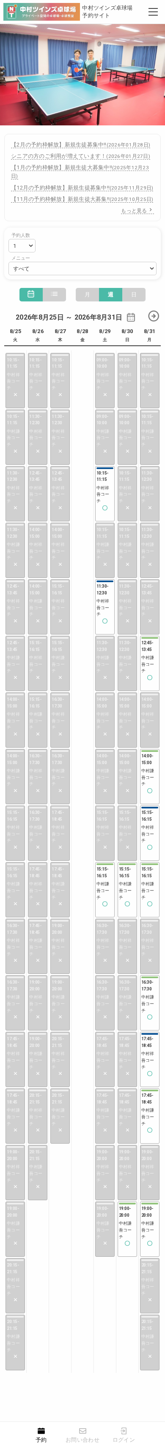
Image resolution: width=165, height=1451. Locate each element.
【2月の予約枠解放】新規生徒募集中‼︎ (80, 144)
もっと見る (134, 211)
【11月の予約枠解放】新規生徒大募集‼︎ (82, 199)
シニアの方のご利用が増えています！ (80, 156)
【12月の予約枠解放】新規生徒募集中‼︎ (82, 187)
